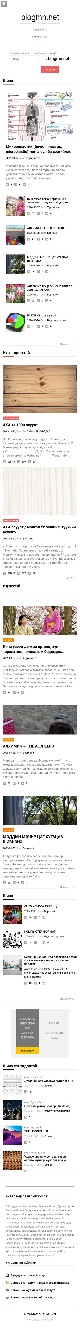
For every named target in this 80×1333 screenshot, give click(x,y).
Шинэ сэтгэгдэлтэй (20, 1066)
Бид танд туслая (57, 320)
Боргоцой (52, 232)
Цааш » (70, 577)
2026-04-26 (30, 968)
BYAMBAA (28, 538)
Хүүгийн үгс (33, 158)
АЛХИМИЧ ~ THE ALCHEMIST (45, 228)
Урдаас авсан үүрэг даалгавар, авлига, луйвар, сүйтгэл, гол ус (45, 1158)
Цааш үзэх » (67, 344)
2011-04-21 (9, 538)
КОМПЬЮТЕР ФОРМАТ (40, 931)
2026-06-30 (33, 265)
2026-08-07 (33, 207)
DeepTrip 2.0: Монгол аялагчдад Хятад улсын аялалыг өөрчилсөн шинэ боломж (50, 960)
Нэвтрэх (38, 29)
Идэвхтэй (11, 586)
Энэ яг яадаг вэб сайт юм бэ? (27, 1196)
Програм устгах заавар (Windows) (47, 1106)
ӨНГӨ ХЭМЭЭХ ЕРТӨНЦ (40, 906)
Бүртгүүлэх (40, 36)
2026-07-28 (33, 232)
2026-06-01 (33, 294)
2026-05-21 (30, 911)
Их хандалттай (16, 352)
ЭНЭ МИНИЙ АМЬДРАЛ (36, 431)
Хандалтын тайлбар (21, 1262)
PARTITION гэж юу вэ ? (41, 315)
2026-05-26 (33, 320)
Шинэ (8, 80)
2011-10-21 (9, 431)
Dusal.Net (49, 1314)
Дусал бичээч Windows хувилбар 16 (48, 1081)
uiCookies (47, 1320)
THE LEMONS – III (36, 1131)
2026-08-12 (12, 158)
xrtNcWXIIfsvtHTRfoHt (57, 1110)
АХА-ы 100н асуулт (20, 425)
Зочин (48, 1085)
